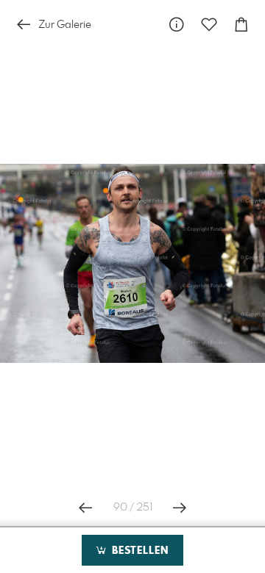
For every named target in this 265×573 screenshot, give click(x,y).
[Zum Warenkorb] (241, 25)
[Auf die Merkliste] (209, 25)
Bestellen (138, 551)
